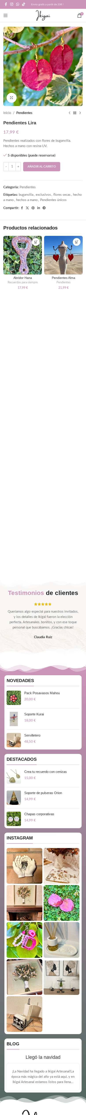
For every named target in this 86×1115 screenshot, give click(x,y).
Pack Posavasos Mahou (42, 693)
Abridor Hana (22, 278)
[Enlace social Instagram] (12, 4)
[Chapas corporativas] (14, 819)
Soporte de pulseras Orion (43, 793)
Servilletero (32, 735)
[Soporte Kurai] (14, 719)
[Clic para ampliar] (12, 98)
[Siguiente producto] (80, 113)
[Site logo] (43, 15)
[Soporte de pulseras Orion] (14, 798)
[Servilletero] (14, 740)
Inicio (7, 113)
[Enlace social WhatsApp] (18, 4)
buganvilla (26, 194)
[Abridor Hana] (22, 255)
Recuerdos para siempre (23, 282)
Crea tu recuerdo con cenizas (45, 772)
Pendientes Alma (63, 278)
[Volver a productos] (74, 113)
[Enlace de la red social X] (27, 208)
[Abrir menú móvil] (5, 15)
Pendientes (24, 113)
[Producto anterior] (69, 113)
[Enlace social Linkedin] (38, 208)
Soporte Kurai (34, 714)
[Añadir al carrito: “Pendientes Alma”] (76, 242)
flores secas (62, 194)
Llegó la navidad (43, 1057)
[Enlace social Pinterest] (33, 208)
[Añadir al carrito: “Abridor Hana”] (36, 242)
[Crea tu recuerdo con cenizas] (14, 776)
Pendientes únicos (53, 200)
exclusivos (43, 194)
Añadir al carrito (42, 166)
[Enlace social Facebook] (6, 4)
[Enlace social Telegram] (44, 208)
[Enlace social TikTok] (24, 4)
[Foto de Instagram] (24, 866)
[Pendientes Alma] (63, 255)
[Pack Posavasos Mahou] (14, 698)
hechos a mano (27, 200)
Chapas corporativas (39, 814)
